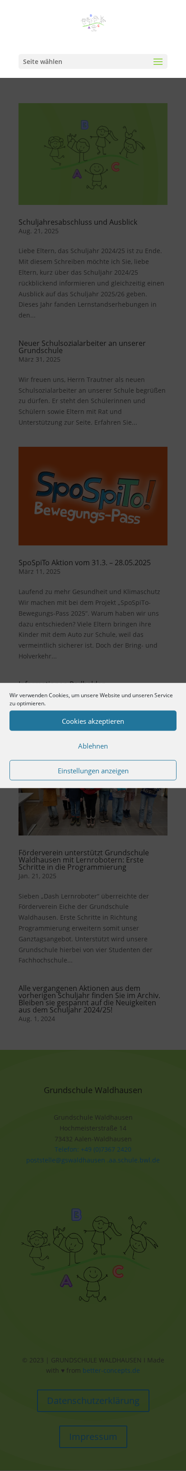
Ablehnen (93, 745)
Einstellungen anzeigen (93, 770)
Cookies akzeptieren (93, 720)
